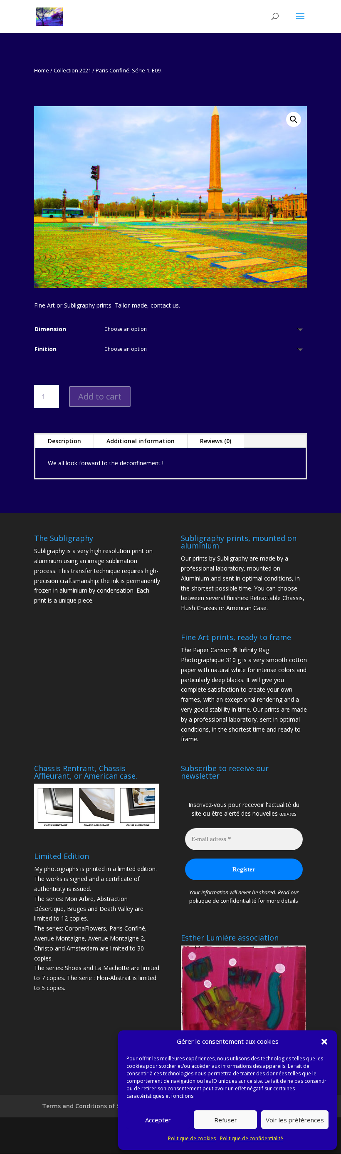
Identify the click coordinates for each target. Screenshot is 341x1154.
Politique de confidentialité (251, 1138)
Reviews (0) (215, 441)
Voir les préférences (295, 1120)
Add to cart (99, 396)
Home (41, 70)
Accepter (158, 1120)
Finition (46, 349)
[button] (324, 1041)
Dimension (50, 329)
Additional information (140, 441)
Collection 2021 (72, 70)
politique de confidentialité (223, 900)
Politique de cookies (192, 1138)
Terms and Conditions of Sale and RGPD (100, 1106)
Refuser (225, 1120)
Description (64, 441)
